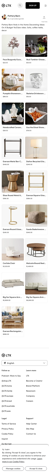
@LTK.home (7, 386)
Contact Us (31, 434)
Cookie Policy (7, 434)
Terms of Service (9, 423)
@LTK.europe (7, 396)
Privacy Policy (8, 429)
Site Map (30, 429)
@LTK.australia (8, 406)
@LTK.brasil (7, 401)
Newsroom (30, 391)
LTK (27, 376)
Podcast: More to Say (11, 376)
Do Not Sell (6, 444)
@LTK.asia (6, 411)
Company (30, 396)
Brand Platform (33, 386)
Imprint (5, 439)
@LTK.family (7, 391)
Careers (29, 401)
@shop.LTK (6, 381)
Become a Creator (34, 381)
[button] (45, 5)
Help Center (31, 423)
